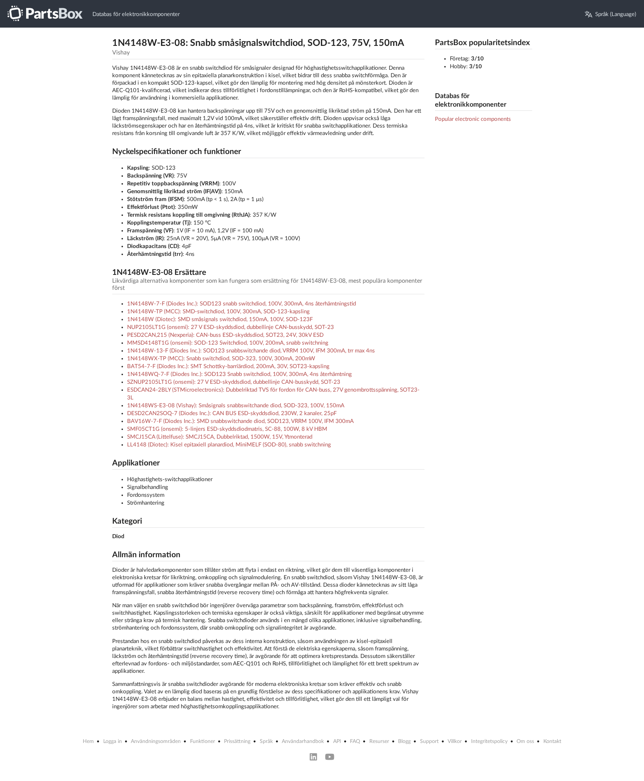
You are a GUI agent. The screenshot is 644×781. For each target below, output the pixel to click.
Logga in (112, 741)
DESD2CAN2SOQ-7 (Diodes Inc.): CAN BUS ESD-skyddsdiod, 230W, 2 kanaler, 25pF (232, 413)
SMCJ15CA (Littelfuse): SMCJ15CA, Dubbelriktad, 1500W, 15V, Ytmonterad (219, 437)
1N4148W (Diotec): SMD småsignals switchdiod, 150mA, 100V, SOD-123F (220, 319)
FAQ (355, 741)
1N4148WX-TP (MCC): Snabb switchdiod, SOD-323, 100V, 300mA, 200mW (221, 358)
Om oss (525, 741)
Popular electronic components (473, 119)
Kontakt (552, 741)
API (337, 741)
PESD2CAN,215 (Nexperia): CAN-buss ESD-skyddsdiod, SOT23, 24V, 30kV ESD (225, 335)
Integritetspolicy (489, 741)
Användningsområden (156, 741)
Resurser (379, 741)
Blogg (404, 741)
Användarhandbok (303, 741)
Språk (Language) (615, 14)
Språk (266, 741)
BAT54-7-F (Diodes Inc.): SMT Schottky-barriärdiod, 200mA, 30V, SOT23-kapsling (228, 366)
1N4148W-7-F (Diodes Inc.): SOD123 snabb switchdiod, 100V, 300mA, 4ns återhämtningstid (241, 304)
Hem (88, 741)
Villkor (455, 741)
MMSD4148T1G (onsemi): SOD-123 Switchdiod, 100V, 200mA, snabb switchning (227, 343)
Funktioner (202, 741)
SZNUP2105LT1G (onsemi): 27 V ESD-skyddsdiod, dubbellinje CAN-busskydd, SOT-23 (233, 382)
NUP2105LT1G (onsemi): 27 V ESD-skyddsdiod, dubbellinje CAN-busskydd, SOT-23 (230, 327)
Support (429, 741)
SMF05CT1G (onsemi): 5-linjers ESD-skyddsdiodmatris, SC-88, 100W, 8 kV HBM (227, 429)
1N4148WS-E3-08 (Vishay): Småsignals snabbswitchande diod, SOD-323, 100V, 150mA (235, 405)
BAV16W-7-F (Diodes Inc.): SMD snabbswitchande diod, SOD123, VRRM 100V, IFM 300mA (240, 421)
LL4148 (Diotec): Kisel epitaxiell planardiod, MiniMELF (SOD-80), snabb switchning (229, 445)
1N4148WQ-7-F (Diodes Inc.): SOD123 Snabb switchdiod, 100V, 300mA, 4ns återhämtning (239, 374)
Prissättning (237, 741)
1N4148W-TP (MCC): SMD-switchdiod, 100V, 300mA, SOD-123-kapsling (218, 311)
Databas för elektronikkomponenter (136, 14)
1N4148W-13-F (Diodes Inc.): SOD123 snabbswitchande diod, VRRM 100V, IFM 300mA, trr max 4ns (251, 351)
